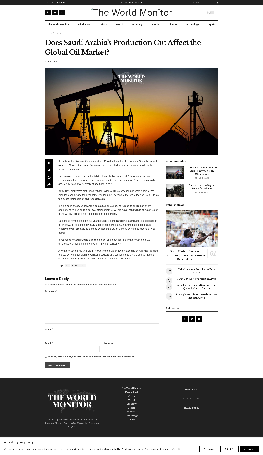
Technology (192, 24)
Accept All (249, 449)
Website (108, 343)
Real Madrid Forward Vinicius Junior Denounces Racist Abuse (185, 255)
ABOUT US (191, 389)
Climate (172, 24)
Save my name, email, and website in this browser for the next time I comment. (91, 356)
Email (49, 342)
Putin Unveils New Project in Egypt (196, 278)
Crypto (212, 24)
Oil (67, 266)
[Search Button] (216, 2)
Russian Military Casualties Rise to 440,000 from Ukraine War (202, 170)
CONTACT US (191, 398)
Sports (155, 24)
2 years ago (203, 178)
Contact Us (60, 2)
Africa (103, 24)
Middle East (85, 24)
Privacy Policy (191, 407)
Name (49, 329)
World (119, 24)
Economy (137, 24)
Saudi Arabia (78, 266)
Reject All (229, 449)
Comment (51, 291)
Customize (209, 449)
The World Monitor (58, 24)
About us (49, 2)
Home (47, 33)
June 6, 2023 (51, 61)
